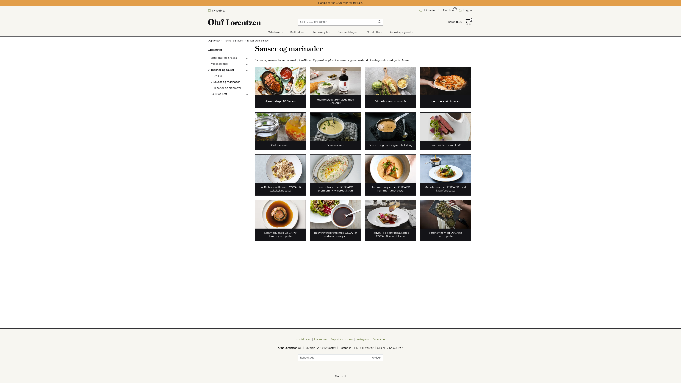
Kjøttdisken (297, 32)
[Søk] (379, 22)
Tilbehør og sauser (222, 70)
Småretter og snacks (224, 58)
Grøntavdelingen (347, 32)
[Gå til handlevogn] (468, 23)
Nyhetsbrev (218, 11)
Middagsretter (219, 64)
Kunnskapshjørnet (400, 32)
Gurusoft (340, 376)
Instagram (362, 339)
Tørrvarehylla (320, 32)
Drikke (218, 76)
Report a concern (342, 339)
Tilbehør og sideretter (227, 88)
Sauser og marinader (227, 82)
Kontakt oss (303, 339)
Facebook (379, 339)
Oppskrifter (373, 32)
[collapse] (246, 58)
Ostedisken (274, 32)
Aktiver (376, 357)
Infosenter (320, 339)
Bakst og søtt (219, 94)
